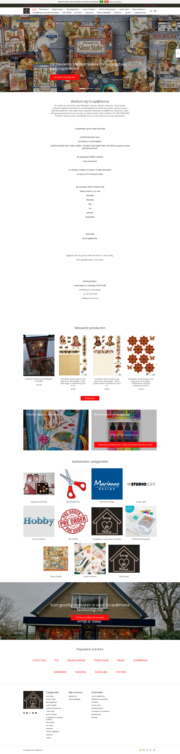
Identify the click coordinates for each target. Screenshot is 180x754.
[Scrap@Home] (26, 11)
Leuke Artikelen (90, 576)
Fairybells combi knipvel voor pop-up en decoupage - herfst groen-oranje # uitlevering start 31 (107, 382)
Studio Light (141, 501)
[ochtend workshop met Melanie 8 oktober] (38, 355)
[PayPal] (147, 750)
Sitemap (94, 717)
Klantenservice (96, 714)
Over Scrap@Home (98, 696)
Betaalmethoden (97, 708)
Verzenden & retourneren (100, 711)
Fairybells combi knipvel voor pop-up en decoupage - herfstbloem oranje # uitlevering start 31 (141, 382)
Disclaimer (95, 702)
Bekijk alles (90, 398)
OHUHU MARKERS (104, 13)
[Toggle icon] (151, 11)
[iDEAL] (144, 750)
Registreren (73, 696)
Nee (106, 1)
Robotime (49, 728)
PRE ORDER (67, 13)
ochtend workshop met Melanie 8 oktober (39, 380)
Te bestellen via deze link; (89, 77)
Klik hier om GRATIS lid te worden (90, 617)
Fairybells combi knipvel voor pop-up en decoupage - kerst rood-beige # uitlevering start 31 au (73, 382)
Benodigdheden (73, 501)
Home (34, 9)
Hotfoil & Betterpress (141, 539)
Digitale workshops (39, 501)
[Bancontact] (150, 750)
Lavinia (48, 738)
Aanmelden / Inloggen (149, 5)
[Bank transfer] (154, 750)
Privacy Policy (96, 705)
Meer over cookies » (116, 1)
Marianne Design (107, 501)
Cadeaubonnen (140, 13)
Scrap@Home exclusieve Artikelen (107, 539)
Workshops (124, 576)
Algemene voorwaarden (99, 699)
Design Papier (56, 576)
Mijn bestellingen (74, 699)
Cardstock (49, 735)
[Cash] (140, 750)
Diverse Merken (39, 539)
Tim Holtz (49, 725)
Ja (101, 1)
